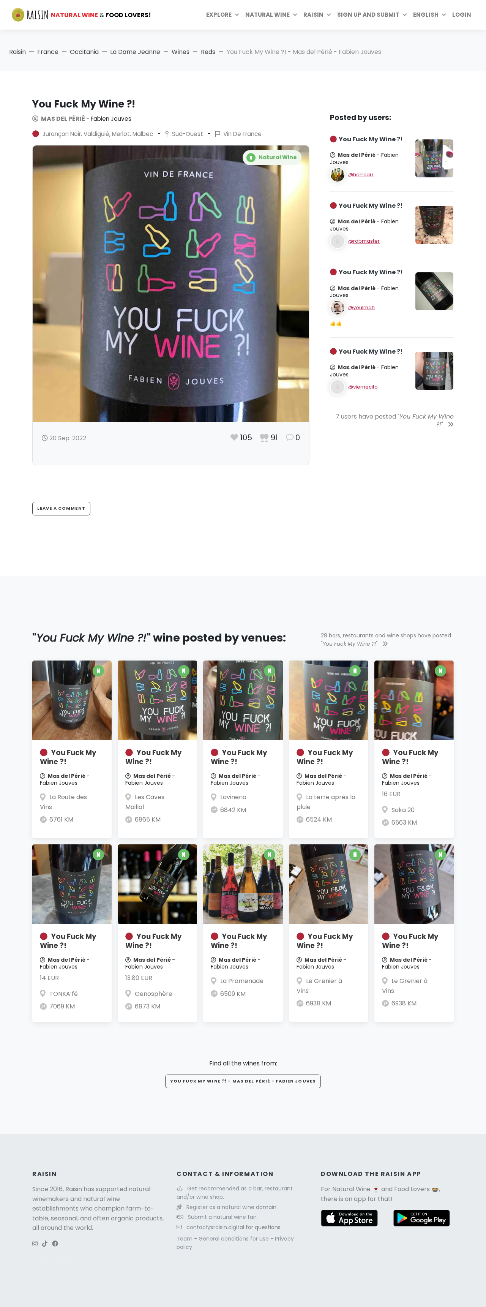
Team (185, 1238)
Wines (180, 51)
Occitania (84, 51)
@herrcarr (361, 174)
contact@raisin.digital (215, 1227)
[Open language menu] (444, 14)
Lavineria (233, 797)
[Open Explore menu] (237, 14)
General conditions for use (234, 1238)
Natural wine (267, 15)
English (426, 15)
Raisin (17, 51)
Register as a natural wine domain (231, 1207)
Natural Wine (351, 1189)
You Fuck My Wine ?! (68, 757)
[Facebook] (55, 1243)
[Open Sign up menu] (404, 14)
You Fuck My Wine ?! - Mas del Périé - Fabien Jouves (243, 1081)
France (47, 51)
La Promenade (242, 981)
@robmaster (364, 241)
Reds (208, 51)
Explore (219, 15)
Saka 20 (403, 810)
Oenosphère (153, 993)
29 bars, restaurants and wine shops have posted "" (386, 640)
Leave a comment (61, 508)
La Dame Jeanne (135, 51)
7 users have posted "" (395, 420)
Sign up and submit (368, 15)
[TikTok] (44, 1243)
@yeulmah (361, 307)
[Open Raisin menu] (329, 14)
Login (461, 15)
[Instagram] (35, 1243)
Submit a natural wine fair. (222, 1217)
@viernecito (363, 387)
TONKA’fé (63, 993)
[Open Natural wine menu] (295, 14)
